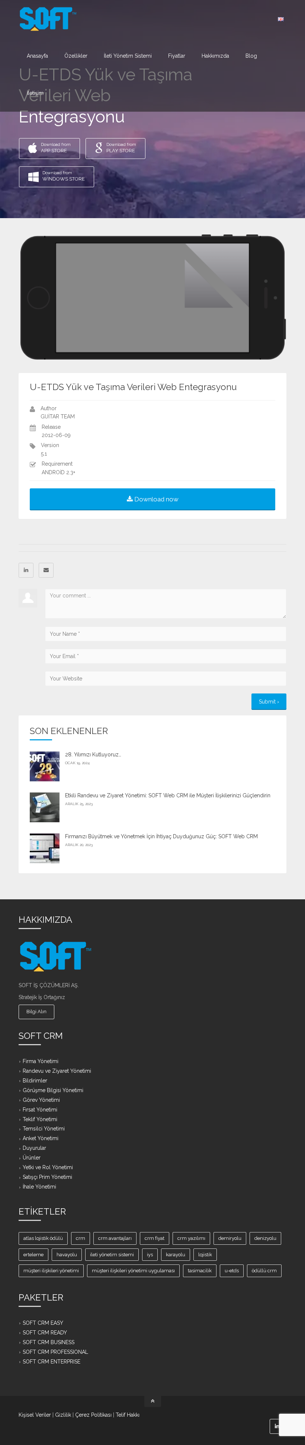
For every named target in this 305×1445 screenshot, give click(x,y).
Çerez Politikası (93, 1415)
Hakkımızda (215, 56)
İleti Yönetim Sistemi (128, 56)
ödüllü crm (264, 1270)
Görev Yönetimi (41, 1100)
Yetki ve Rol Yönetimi (48, 1167)
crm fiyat (154, 1238)
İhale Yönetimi (39, 1187)
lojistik (205, 1254)
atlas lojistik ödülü (43, 1238)
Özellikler (75, 56)
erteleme (33, 1254)
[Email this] (46, 570)
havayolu (67, 1254)
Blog (251, 56)
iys (150, 1254)
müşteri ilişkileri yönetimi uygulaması (133, 1270)
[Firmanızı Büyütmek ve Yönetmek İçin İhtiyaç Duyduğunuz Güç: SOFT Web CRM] (45, 848)
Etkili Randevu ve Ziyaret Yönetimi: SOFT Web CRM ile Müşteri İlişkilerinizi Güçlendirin (167, 795)
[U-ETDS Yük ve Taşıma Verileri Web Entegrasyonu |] (48, 18)
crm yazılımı (191, 1238)
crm (80, 1238)
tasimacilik (200, 1270)
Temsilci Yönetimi (44, 1129)
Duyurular (34, 1148)
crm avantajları (115, 1238)
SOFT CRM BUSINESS (48, 1342)
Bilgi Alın (36, 1011)
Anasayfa (37, 56)
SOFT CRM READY (45, 1333)
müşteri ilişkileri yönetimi (51, 1270)
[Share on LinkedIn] (26, 570)
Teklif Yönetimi (40, 1119)
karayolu (175, 1254)
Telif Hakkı (127, 1415)
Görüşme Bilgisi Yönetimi (53, 1090)
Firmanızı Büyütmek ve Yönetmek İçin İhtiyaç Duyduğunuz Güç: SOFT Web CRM (161, 836)
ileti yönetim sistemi (112, 1254)
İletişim (35, 93)
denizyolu (265, 1238)
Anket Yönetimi (40, 1138)
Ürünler (32, 1158)
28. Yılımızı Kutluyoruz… (93, 754)
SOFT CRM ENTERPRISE (51, 1361)
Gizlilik (63, 1415)
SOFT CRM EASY (43, 1323)
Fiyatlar (176, 56)
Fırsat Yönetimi (40, 1109)
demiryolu (229, 1238)
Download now (156, 499)
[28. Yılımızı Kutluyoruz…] (45, 766)
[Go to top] (152, 1401)
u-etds (232, 1270)
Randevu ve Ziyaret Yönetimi (57, 1071)
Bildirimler (35, 1080)
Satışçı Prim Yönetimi (47, 1177)
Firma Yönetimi (40, 1061)
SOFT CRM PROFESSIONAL (55, 1352)
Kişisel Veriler (35, 1415)
